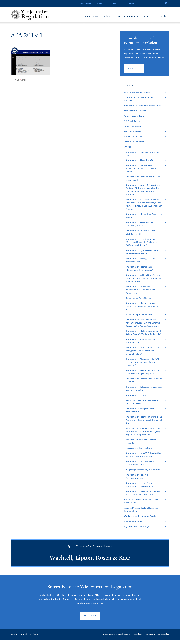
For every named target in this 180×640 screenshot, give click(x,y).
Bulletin (107, 16)
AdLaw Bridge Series (133, 521)
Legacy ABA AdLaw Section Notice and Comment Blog (141, 509)
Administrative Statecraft (135, 111)
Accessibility (137, 634)
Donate (100, 3)
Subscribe (161, 16)
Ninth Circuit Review (133, 137)
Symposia (128, 147)
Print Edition (91, 16)
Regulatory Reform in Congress (138, 526)
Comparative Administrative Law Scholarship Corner (138, 99)
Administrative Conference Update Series (142, 106)
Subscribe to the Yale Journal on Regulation (90, 587)
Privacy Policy (163, 634)
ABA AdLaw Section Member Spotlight (141, 516)
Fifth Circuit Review (132, 126)
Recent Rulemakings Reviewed (137, 92)
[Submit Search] (166, 3)
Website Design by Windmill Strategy (116, 634)
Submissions (85, 3)
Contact (112, 3)
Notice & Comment (126, 16)
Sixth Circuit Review (133, 131)
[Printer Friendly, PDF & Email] (19, 80)
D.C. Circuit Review (132, 121)
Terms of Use (150, 634)
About (146, 16)
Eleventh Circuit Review (134, 142)
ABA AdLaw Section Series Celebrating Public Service (141, 501)
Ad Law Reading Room (134, 116)
